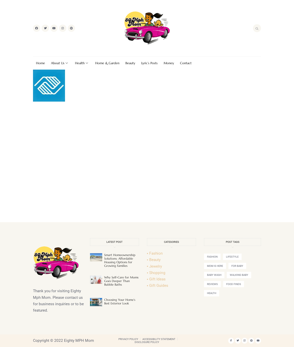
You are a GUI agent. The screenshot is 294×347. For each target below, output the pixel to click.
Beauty (130, 63)
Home (40, 63)
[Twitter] (45, 28)
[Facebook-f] (231, 341)
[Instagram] (62, 28)
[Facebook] (36, 28)
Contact (186, 63)
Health (80, 63)
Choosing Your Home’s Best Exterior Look (119, 301)
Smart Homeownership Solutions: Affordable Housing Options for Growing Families (119, 260)
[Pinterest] (71, 28)
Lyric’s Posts (149, 63)
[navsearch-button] (257, 28)
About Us (57, 63)
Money (169, 63)
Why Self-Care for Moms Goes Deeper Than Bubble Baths (121, 280)
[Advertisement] (147, 164)
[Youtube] (54, 28)
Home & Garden (107, 63)
